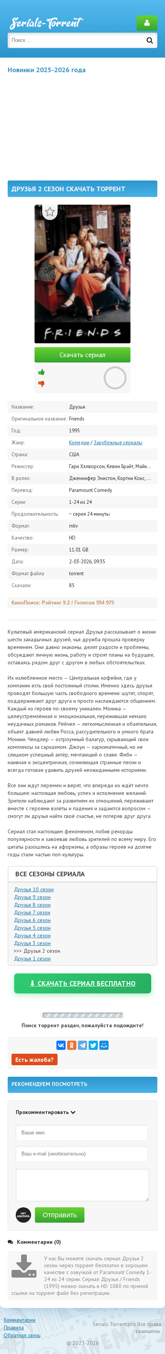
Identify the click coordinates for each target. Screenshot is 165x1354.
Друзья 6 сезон (32, 920)
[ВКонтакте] (61, 1045)
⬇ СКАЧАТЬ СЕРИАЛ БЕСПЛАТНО (83, 983)
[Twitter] (93, 1045)
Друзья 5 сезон (32, 927)
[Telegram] (82, 1045)
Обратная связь (22, 1335)
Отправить (60, 1215)
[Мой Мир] (104, 1045)
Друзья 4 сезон (32, 935)
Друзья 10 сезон (34, 889)
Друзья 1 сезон (32, 958)
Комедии (79, 442)
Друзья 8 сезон (32, 904)
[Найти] (149, 40)
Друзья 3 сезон (32, 943)
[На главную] (46, 23)
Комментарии (19, 1319)
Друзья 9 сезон (32, 897)
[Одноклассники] (71, 1045)
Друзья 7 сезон (32, 912)
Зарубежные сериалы (118, 442)
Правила (14, 1327)
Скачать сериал (82, 354)
